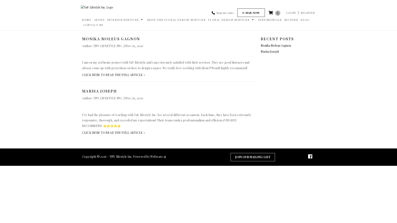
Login (291, 12)
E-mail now (251, 12)
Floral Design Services (228, 19)
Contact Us (93, 25)
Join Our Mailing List (252, 157)
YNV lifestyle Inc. (121, 157)
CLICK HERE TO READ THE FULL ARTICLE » (113, 75)
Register (308, 12)
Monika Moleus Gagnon (111, 38)
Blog (305, 19)
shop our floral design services (176, 19)
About (99, 19)
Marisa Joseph (99, 91)
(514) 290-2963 (224, 12)
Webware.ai (158, 157)
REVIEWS (291, 19)
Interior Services (123, 19)
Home (86, 19)
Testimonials (270, 19)
